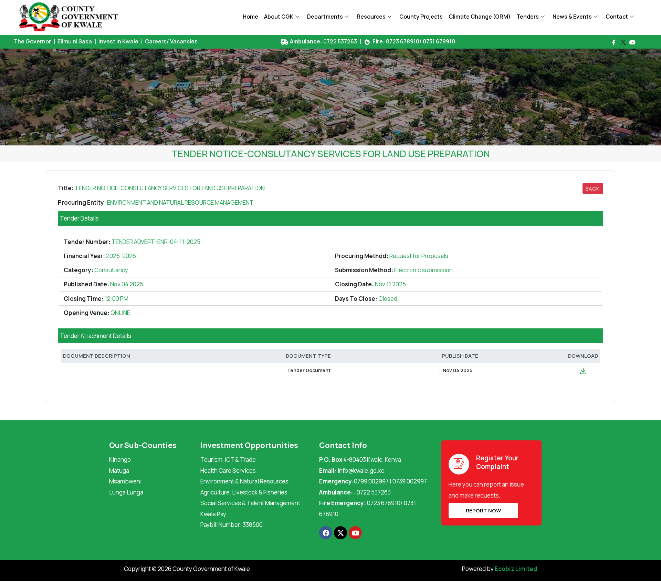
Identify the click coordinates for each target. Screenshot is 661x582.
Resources (371, 16)
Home (250, 16)
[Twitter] (623, 42)
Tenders (527, 16)
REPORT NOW (483, 510)
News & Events (572, 16)
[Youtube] (632, 42)
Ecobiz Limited (516, 569)
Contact (617, 16)
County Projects (421, 16)
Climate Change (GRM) (480, 16)
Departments (325, 16)
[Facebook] (614, 42)
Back (593, 188)
